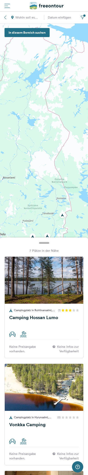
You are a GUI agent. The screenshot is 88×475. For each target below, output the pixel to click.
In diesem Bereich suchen (27, 32)
